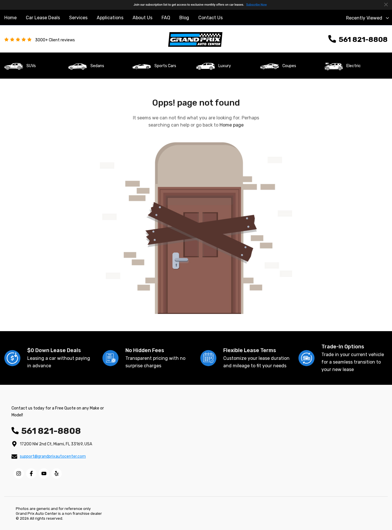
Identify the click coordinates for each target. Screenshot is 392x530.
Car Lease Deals (43, 17)
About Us (142, 17)
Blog (184, 17)
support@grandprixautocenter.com (53, 456)
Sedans (97, 65)
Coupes (289, 65)
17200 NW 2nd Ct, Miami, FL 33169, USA (56, 444)
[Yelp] (56, 473)
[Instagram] (18, 473)
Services (78, 17)
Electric (353, 65)
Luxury (224, 65)
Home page (232, 125)
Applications (110, 17)
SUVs (31, 65)
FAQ (166, 17)
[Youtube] (44, 473)
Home (10, 17)
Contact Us (210, 17)
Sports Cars (165, 65)
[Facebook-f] (31, 473)
